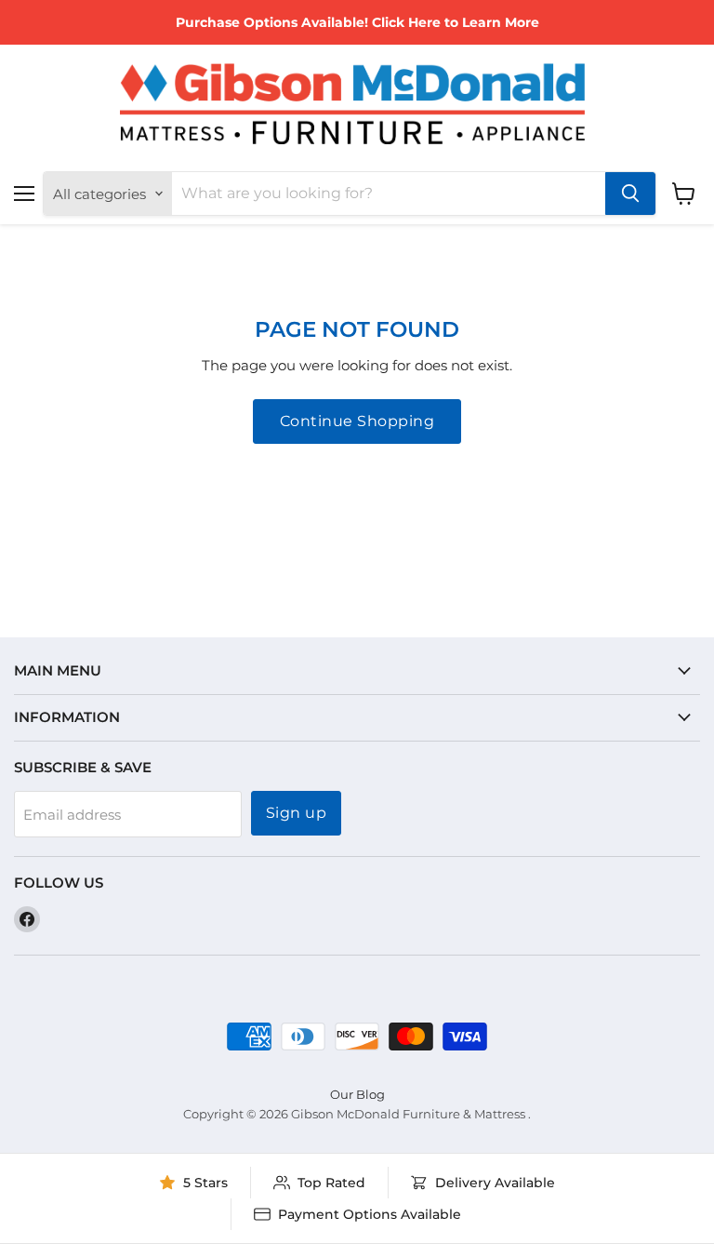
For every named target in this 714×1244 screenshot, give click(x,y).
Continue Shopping (357, 421)
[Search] (630, 193)
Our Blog (357, 1094)
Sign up (296, 813)
